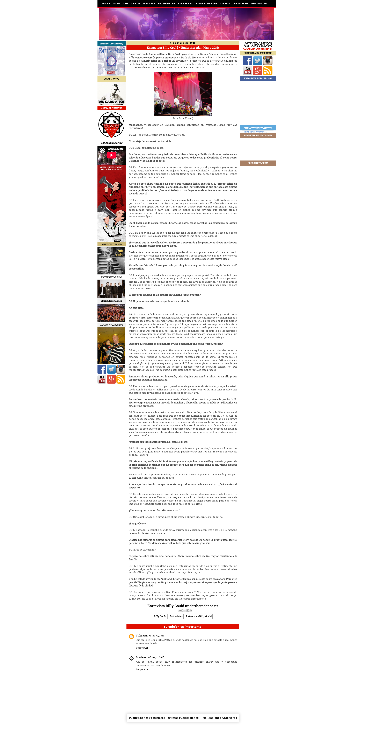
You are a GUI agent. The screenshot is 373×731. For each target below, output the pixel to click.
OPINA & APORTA (206, 3)
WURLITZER (120, 3)
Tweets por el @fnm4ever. (254, 132)
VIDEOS (135, 3)
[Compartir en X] (185, 610)
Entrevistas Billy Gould (199, 616)
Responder (142, 647)
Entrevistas (176, 616)
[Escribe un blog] (182, 610)
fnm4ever (141, 657)
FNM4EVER (241, 3)
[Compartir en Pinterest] (190, 610)
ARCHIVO (225, 3)
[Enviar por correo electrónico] (179, 610)
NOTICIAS (149, 3)
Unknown (142, 635)
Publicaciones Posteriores (147, 717)
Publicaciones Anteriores (219, 717)
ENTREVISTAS (166, 3)
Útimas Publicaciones (183, 717)
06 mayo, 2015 (156, 635)
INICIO (106, 3)
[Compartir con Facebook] (187, 610)
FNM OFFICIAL (259, 3)
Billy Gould (160, 616)
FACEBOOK (185, 3)
